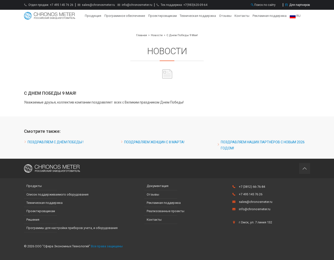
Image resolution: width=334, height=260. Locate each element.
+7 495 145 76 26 (61, 5)
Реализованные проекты (165, 211)
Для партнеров (299, 5)
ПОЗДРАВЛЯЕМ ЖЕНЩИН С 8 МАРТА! (154, 142)
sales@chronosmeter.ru (98, 5)
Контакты (241, 16)
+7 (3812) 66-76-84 (252, 186)
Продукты (34, 186)
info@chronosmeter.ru (137, 5)
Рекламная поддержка (270, 16)
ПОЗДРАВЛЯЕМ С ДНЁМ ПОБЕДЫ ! (55, 142)
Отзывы (225, 16)
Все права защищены (107, 246)
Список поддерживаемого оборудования (57, 194)
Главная (49, 16)
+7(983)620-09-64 (195, 5)
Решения (32, 219)
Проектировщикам (162, 16)
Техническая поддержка (198, 16)
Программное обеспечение (124, 16)
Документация (157, 186)
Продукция (93, 16)
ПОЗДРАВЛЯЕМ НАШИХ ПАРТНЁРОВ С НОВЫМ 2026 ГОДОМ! (263, 145)
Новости (157, 35)
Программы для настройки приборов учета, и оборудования (72, 228)
